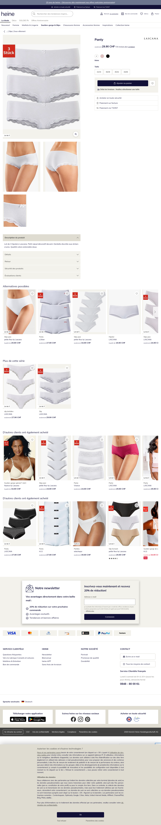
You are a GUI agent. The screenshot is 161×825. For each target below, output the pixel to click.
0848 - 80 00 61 (129, 683)
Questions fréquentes (12, 654)
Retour (8, 261)
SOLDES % (24, 20)
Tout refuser (61, 821)
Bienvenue (46, 658)
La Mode (5, 20)
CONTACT (125, 649)
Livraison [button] (131, 47)
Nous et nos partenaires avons (49, 753)
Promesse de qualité (90, 658)
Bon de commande (11, 664)
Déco (14, 20)
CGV (28, 732)
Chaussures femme (71, 25)
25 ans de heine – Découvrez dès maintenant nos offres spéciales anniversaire (80, 2)
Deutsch (28, 701)
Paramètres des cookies (95, 821)
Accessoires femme (91, 25)
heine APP (46, 661)
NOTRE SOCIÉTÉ (89, 649)
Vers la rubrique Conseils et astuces (18, 658)
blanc (97, 60)
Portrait (84, 654)
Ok (80, 815)
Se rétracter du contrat (13, 732)
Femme (16, 25)
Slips (10, 31)
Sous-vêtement (19, 31)
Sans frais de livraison (51, 664)
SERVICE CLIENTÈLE (13, 649)
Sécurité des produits (14, 268)
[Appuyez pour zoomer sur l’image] (76, 134)
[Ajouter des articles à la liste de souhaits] (152, 83)
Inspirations (108, 25)
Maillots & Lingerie (30, 25)
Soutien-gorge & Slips (50, 25)
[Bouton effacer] (71, 14)
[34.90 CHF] (19, 458)
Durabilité (85, 661)
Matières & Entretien (12, 661)
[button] (4, 31)
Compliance (71, 732)
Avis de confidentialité (40, 732)
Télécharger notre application (28, 713)
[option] (96, 56)
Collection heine (122, 25)
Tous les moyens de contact (138, 664)
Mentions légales (58, 732)
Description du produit (15, 237)
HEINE (45, 649)
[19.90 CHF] (124, 311)
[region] (80, 784)
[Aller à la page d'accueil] (7, 14)
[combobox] (57, 14)
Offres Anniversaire (39, 20)
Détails (8, 254)
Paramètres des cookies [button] (88, 732)
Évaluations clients (13, 275)
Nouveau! (5, 25)
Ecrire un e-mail (136, 657)
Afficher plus (90, 611)
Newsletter (47, 654)
